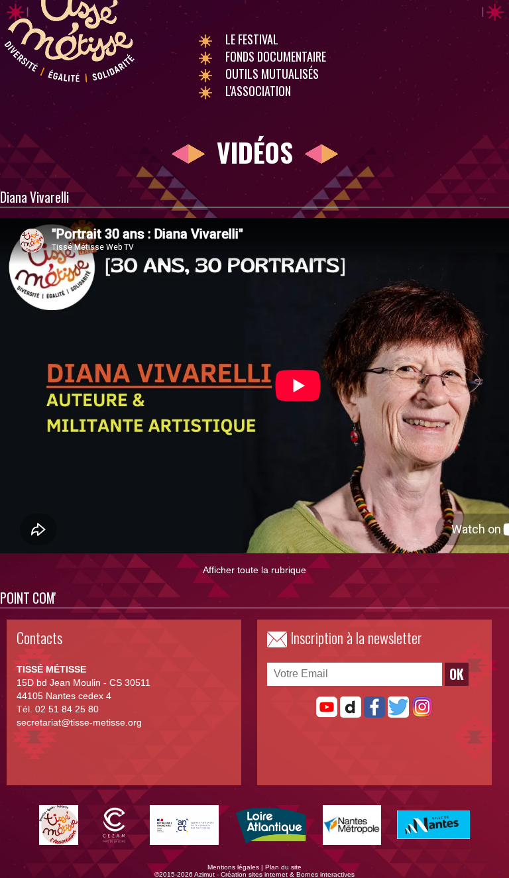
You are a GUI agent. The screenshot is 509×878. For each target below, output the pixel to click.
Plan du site (283, 867)
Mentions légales (233, 867)
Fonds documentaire (275, 56)
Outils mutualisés (272, 73)
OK (456, 674)
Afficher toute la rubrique (254, 570)
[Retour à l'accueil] (69, 84)
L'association (258, 90)
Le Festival (251, 39)
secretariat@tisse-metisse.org (79, 722)
